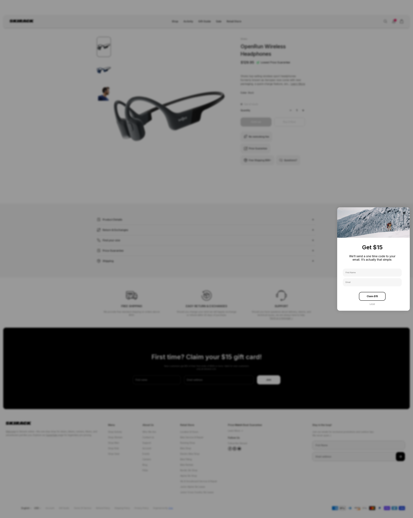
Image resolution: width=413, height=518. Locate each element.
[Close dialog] (404, 213)
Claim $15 (372, 296)
